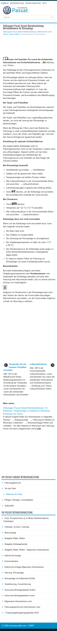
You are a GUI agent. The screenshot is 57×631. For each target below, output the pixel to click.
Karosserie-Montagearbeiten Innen (20, 595)
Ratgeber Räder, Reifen (15, 538)
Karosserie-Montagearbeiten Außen (20, 590)
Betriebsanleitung (17, 3)
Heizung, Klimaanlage (14, 573)
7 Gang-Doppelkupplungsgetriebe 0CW (21, 613)
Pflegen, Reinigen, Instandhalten (19, 500)
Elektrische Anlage (13, 555)
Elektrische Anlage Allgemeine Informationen (24, 567)
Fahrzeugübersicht (13, 483)
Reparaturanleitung (33, 3)
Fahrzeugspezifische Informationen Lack (22, 607)
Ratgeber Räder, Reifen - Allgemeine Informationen (27, 550)
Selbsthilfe (9, 506)
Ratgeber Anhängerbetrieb (16, 544)
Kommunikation (11, 561)
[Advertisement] (29, 46)
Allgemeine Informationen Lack (18, 601)
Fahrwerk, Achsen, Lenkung (17, 527)
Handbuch (5, 3)
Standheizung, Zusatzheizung (18, 584)
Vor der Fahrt (10, 488)
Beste (44, 3)
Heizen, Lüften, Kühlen (11, 34)
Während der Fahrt (44, 32)
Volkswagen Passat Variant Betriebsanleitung (19, 32)
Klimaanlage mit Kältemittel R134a (20, 578)
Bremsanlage (10, 533)
